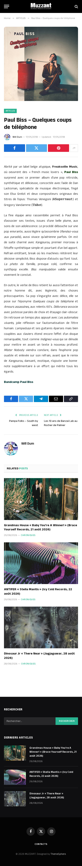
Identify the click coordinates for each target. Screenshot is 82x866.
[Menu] (6, 6)
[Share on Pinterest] (58, 148)
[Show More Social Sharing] (74, 148)
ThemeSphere (58, 854)
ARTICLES (10, 111)
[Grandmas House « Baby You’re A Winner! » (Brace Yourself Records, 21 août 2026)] (41, 499)
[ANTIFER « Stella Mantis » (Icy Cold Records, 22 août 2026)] (41, 563)
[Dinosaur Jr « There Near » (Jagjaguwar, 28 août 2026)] (41, 627)
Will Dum (17, 137)
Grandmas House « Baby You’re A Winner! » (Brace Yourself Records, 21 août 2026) (40, 527)
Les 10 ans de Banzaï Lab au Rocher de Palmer (60, 423)
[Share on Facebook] (14, 148)
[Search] (76, 6)
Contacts (41, 844)
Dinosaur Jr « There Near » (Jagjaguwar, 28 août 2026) (39, 655)
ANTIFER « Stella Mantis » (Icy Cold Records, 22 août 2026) (38, 591)
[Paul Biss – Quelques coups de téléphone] (41, 100)
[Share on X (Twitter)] (36, 148)
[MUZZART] (41, 6)
